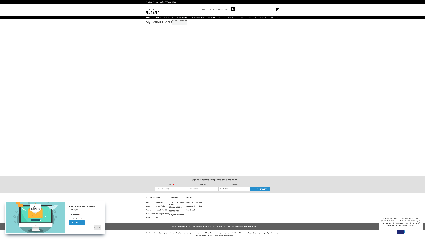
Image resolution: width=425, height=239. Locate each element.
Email (171, 185)
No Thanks (97, 227)
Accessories (228, 17)
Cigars (148, 206)
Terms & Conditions (162, 210)
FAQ (157, 218)
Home (148, 17)
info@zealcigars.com (176, 215)
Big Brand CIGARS (214, 17)
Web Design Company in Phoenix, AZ (243, 226)
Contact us (252, 17)
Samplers (149, 210)
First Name (203, 185)
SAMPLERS (157, 17)
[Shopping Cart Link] (277, 9)
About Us (263, 17)
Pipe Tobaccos (182, 17)
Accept (400, 232)
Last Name (234, 185)
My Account (274, 17)
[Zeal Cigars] (152, 10)
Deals (148, 218)
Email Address (74, 214)
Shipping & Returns (162, 214)
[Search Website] (233, 9)
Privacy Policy (160, 206)
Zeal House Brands (198, 17)
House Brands (151, 214)
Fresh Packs (168, 17)
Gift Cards (240, 17)
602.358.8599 (174, 211)
